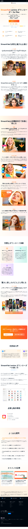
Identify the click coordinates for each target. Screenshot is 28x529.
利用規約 (9, 519)
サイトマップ (6, 520)
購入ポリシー (18, 519)
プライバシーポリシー (13, 519)
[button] (14, 21)
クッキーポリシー (3, 520)
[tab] (13, 7)
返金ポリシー (22, 519)
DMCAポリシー (6, 519)
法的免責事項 (2, 519)
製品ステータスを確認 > (14, 27)
